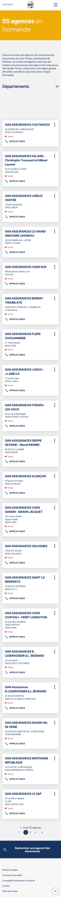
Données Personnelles (12, 875)
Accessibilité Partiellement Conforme (18, 880)
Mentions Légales (10, 870)
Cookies (6, 886)
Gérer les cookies (10, 891)
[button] (56, 4)
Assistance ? (8, 4)
